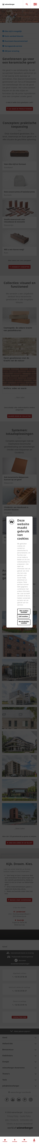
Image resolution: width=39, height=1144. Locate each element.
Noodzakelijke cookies (24, 622)
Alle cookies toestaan (23, 611)
